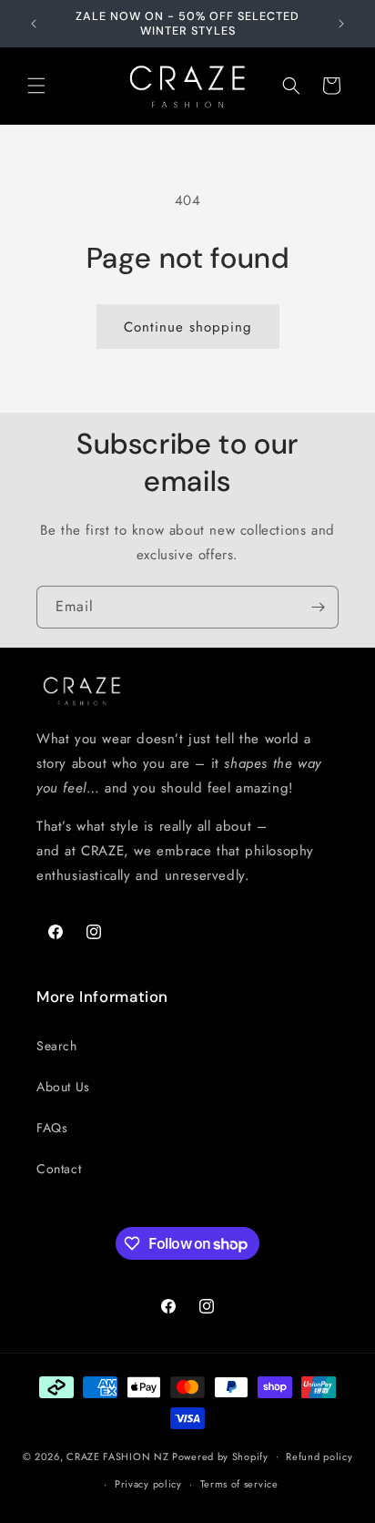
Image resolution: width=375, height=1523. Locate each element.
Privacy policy (148, 1484)
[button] (36, 86)
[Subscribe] (318, 607)
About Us (63, 1087)
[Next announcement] (341, 24)
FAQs (51, 1128)
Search (56, 1046)
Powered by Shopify (220, 1455)
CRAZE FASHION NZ (117, 1455)
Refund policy (319, 1456)
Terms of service (239, 1484)
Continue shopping (188, 327)
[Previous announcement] (34, 24)
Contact (58, 1169)
